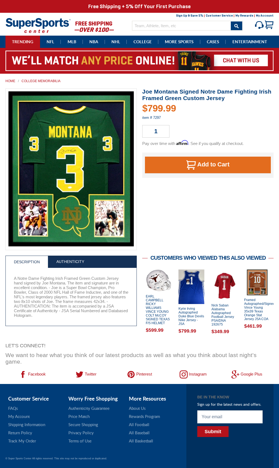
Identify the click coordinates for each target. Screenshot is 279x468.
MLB (72, 42)
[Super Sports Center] (38, 25)
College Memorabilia (41, 81)
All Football (139, 424)
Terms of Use (80, 441)
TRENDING (22, 42)
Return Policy (20, 432)
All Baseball (139, 432)
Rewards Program (144, 416)
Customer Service (219, 15)
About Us (137, 408)
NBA (93, 42)
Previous (138, 304)
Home (10, 81)
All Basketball (141, 441)
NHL (115, 42)
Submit (213, 431)
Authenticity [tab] (70, 261)
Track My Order (22, 441)
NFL (50, 42)
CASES (213, 42)
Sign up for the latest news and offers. (229, 404)
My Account (265, 15)
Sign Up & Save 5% (189, 15)
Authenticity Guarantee (89, 408)
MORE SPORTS (179, 42)
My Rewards (244, 15)
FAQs (13, 408)
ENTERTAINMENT (249, 42)
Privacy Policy (81, 432)
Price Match (79, 416)
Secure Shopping (83, 424)
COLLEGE (143, 42)
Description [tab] (27, 262)
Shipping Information (26, 424)
